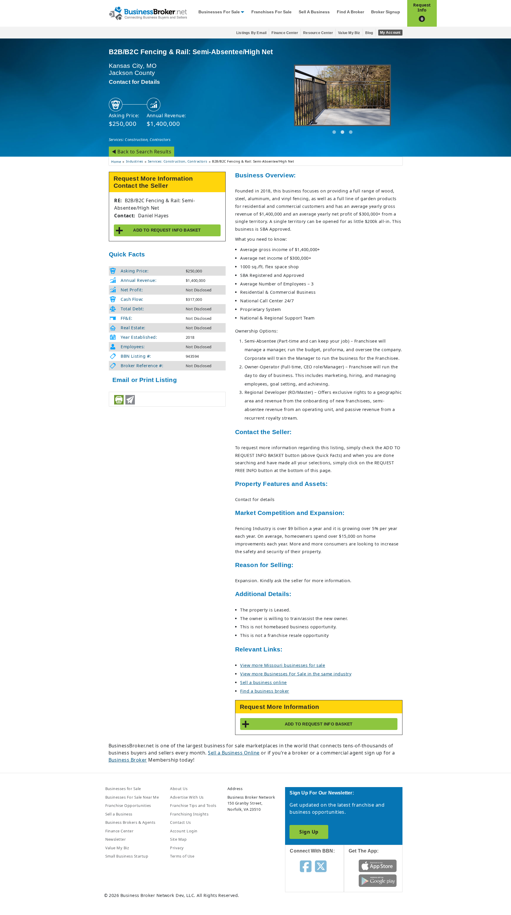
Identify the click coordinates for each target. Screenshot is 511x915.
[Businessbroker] (148, 12)
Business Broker (128, 760)
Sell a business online (263, 682)
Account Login (183, 831)
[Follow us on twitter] (320, 866)
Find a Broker (350, 12)
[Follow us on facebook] (305, 866)
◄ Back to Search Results (142, 151)
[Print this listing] (119, 399)
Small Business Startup (126, 856)
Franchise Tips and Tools (193, 805)
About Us (178, 788)
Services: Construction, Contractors (140, 139)
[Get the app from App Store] (378, 865)
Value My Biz (349, 33)
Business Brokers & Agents (130, 822)
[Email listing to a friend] (130, 399)
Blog (369, 33)
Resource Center (318, 33)
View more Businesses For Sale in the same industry (295, 674)
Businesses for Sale (219, 12)
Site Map (178, 839)
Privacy (177, 847)
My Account (390, 32)
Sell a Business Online (234, 752)
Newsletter (115, 839)
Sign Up (308, 832)
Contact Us (180, 822)
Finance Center (284, 33)
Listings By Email (251, 33)
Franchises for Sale (271, 12)
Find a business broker (264, 691)
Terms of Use (182, 856)
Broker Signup (385, 12)
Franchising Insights (189, 814)
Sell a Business (314, 12)
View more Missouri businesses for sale (282, 665)
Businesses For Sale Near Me (132, 797)
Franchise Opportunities (128, 805)
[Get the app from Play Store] (378, 880)
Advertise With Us (186, 797)
